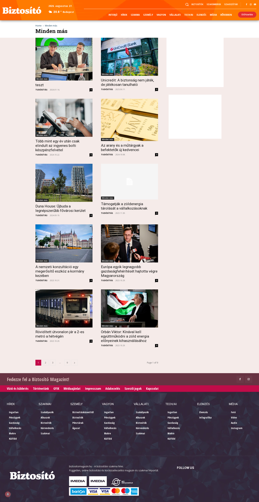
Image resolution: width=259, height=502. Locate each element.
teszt (39, 85)
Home (38, 25)
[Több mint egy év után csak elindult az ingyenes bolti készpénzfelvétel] (63, 118)
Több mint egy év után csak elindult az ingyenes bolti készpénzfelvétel (57, 145)
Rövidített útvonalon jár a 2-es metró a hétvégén (59, 334)
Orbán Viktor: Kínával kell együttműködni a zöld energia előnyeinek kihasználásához (125, 336)
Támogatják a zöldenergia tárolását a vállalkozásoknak (124, 206)
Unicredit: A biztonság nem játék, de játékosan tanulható (127, 82)
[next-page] (75, 363)
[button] (187, 4)
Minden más (42, 79)
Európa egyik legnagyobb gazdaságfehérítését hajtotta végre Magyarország (129, 271)
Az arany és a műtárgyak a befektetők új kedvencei (122, 147)
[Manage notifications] (8, 494)
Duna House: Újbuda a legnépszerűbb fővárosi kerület (60, 208)
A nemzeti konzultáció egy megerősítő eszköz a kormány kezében (59, 271)
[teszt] (63, 59)
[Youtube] (255, 4)
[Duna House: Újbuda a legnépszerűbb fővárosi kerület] (63, 183)
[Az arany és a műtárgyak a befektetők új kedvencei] (129, 120)
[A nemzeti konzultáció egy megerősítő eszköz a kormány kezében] (63, 243)
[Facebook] (246, 4)
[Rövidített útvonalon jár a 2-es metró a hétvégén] (63, 308)
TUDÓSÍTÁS (41, 89)
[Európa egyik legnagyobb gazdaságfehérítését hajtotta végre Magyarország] (129, 243)
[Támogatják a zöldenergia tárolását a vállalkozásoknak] (129, 182)
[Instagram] (251, 4)
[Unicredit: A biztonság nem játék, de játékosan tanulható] (129, 57)
